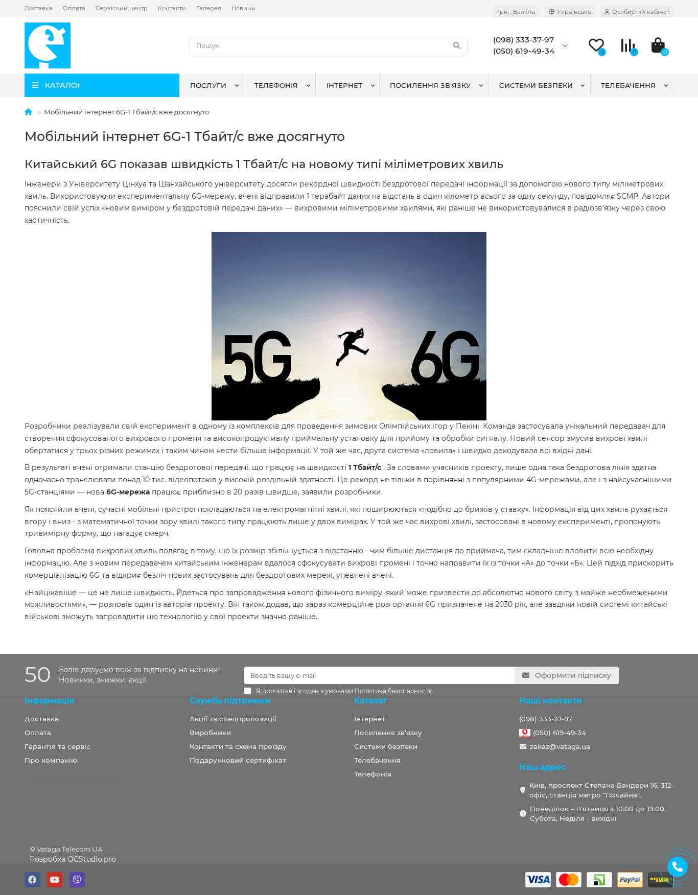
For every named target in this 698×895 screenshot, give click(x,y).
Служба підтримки (230, 700)
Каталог (370, 700)
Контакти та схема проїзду (238, 746)
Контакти (172, 8)
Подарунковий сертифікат (238, 760)
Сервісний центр (122, 8)
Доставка (39, 8)
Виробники (210, 732)
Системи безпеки (536, 85)
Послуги (208, 85)
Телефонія (276, 85)
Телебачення (628, 85)
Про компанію (51, 760)
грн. (516, 11)
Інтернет (344, 85)
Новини (243, 8)
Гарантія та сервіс (57, 746)
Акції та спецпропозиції (233, 719)
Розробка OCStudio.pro (73, 859)
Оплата (74, 8)
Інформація (50, 700)
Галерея (208, 8)
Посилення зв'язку (430, 85)
